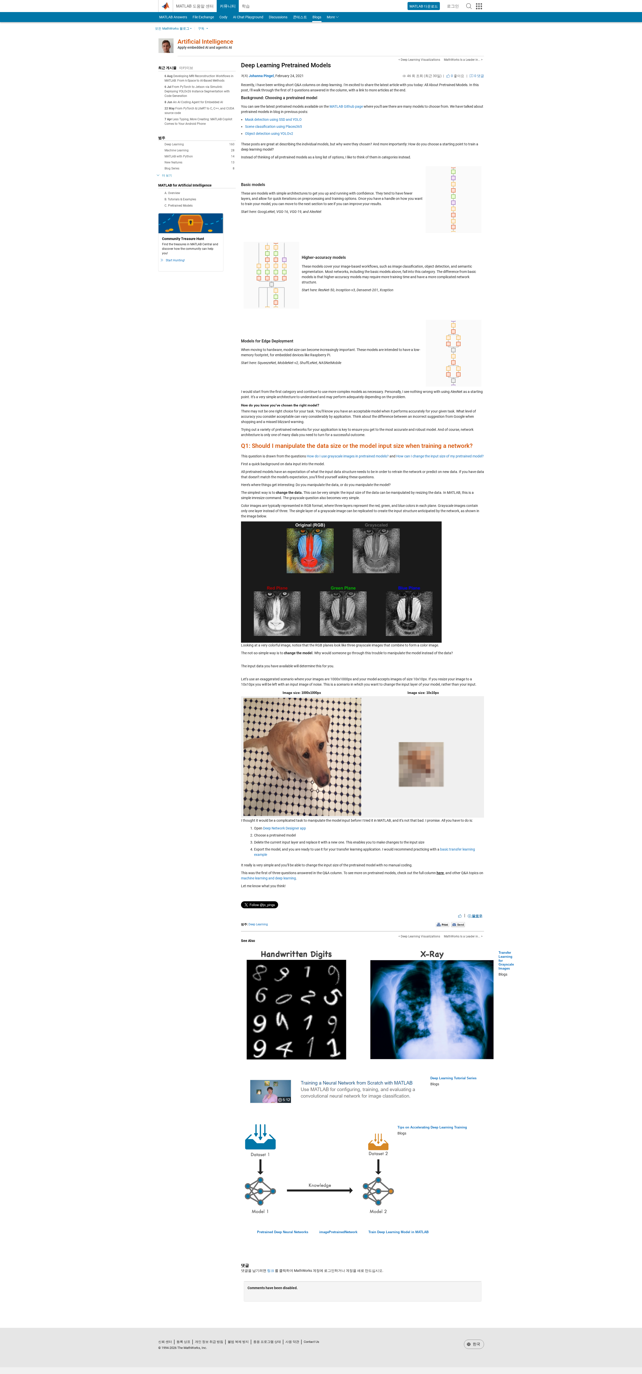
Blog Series (199, 168)
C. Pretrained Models (179, 205)
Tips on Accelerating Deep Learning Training (432, 1127)
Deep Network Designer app (284, 828)
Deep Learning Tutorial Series (453, 1078)
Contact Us (311, 1342)
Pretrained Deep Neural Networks (282, 1232)
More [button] (331, 17)
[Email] (458, 924)
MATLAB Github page (346, 106)
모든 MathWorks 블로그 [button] (172, 28)
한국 (476, 1344)
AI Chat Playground (248, 17)
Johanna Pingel (261, 76)
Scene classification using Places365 (273, 127)
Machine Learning (199, 150)
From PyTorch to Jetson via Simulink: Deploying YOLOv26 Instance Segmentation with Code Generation (197, 91)
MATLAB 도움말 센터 (195, 6)
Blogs (316, 17)
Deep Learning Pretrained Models (286, 65)
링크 (270, 1271)
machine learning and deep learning (268, 878)
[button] (469, 6)
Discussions (278, 17)
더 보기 (167, 175)
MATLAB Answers (172, 17)
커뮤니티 (228, 6)
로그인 (454, 8)
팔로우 (477, 916)
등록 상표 (183, 1342)
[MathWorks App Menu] (479, 6)
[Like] (460, 916)
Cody (223, 17)
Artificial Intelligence (205, 41)
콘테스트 (300, 17)
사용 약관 (292, 1342)
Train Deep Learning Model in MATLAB (398, 1232)
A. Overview (172, 193)
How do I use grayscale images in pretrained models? (348, 456)
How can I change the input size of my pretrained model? (440, 456)
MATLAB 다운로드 (424, 6)
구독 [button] (201, 28)
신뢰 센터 (165, 1342)
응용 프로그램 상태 (267, 1342)
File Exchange (203, 17)
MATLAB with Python (199, 156)
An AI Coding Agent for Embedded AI (198, 102)
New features (199, 162)
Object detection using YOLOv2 (269, 134)
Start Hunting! (175, 260)
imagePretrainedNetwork (338, 1232)
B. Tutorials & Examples (180, 199)
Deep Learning (199, 144)
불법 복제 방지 (238, 1342)
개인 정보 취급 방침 (209, 1342)
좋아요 (457, 76)
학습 (246, 6)
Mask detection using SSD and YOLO (273, 119)
